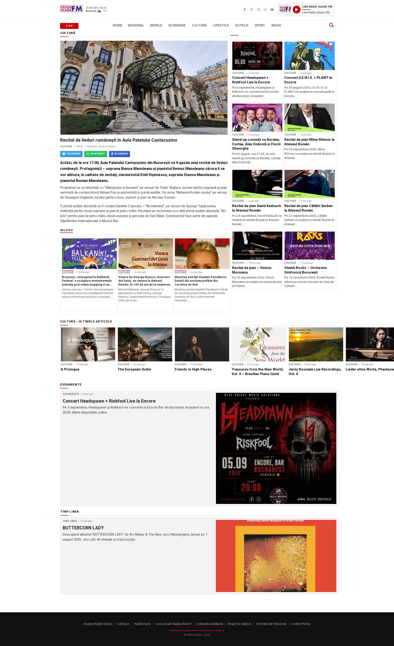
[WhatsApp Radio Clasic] (265, 9)
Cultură (199, 25)
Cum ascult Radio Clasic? (174, 624)
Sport (259, 25)
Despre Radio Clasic (98, 624)
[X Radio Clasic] (251, 9)
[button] (306, 10)
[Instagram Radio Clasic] (258, 9)
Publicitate (142, 624)
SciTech (241, 25)
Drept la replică (239, 624)
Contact (123, 624)
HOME (117, 25)
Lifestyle (221, 25)
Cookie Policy (301, 624)
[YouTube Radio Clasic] (272, 9)
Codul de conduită (210, 624)
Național (136, 25)
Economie (177, 25)
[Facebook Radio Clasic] (244, 9)
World (156, 25)
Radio (276, 25)
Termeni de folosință (271, 624)
